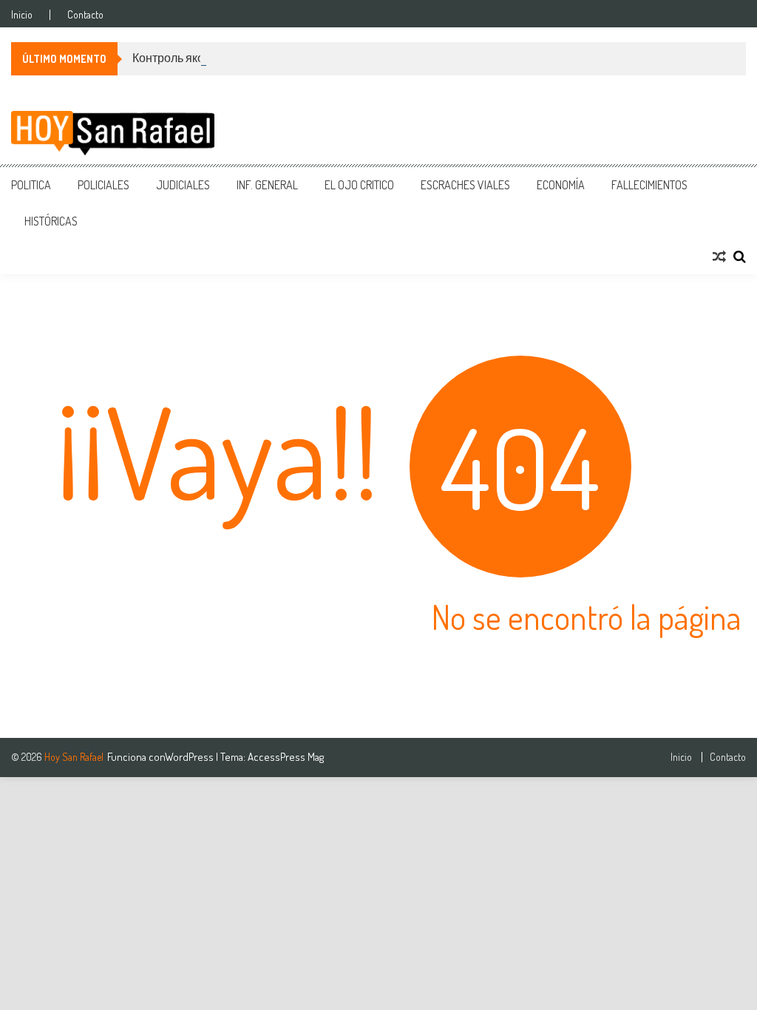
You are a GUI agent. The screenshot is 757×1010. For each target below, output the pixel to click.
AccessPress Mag (286, 757)
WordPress (190, 757)
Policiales (103, 184)
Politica (31, 184)
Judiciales (183, 184)
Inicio (22, 15)
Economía (561, 184)
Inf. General (267, 184)
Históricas (51, 221)
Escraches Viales (465, 184)
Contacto (85, 15)
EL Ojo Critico (359, 184)
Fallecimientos (649, 184)
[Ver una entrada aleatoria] (719, 256)
